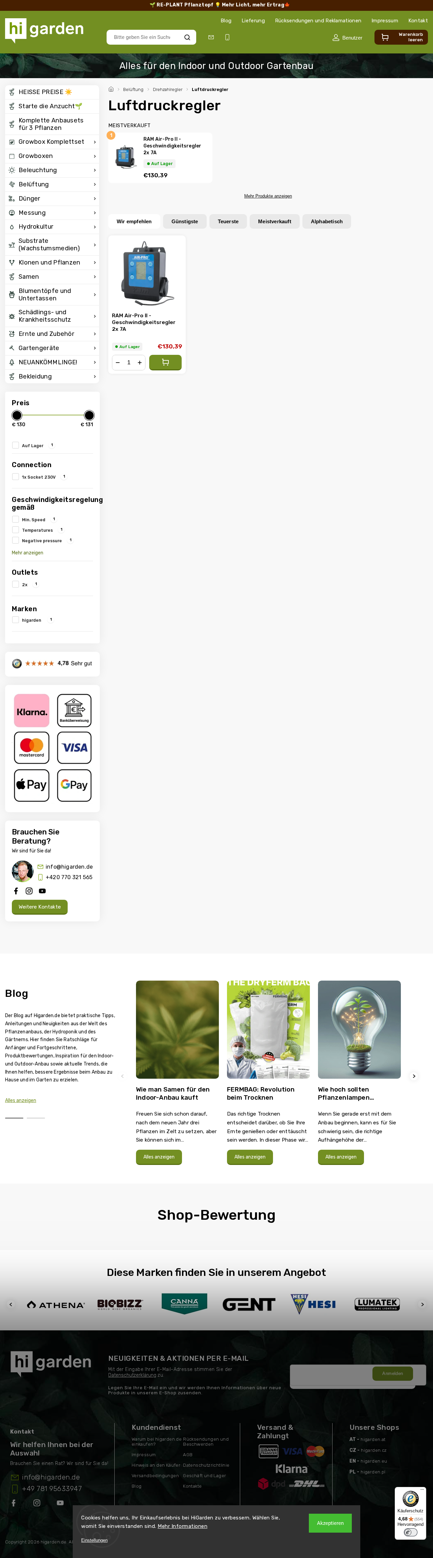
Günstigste (185, 221)
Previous (123, 1076)
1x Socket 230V (43, 476)
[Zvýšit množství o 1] (139, 362)
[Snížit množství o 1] (117, 362)
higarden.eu (374, 1461)
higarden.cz (374, 1450)
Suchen (187, 37)
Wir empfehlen (134, 221)
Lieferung (253, 21)
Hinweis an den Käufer (156, 1465)
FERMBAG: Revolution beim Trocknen (261, 1093)
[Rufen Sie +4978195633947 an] (228, 37)
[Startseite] (112, 88)
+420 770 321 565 (69, 877)
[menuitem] (52, 92)
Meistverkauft (274, 221)
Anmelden (392, 1373)
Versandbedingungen (155, 1475)
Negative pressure (46, 540)
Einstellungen (94, 1540)
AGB (187, 1454)
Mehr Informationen (182, 1526)
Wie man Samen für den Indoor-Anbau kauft (173, 1093)
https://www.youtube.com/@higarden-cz (63, 1504)
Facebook (14, 1504)
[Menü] (422, 1491)
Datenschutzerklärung (132, 1375)
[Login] (347, 37)
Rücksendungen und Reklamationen (318, 21)
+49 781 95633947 (52, 1489)
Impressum (384, 21)
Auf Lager (37, 445)
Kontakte (192, 1486)
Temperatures (42, 529)
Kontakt (418, 21)
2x (29, 584)
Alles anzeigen (20, 1100)
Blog (226, 21)
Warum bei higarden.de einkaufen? (157, 1442)
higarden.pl (373, 1471)
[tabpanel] (177, 1076)
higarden (37, 619)
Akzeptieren (330, 1523)
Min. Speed (38, 519)
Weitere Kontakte (40, 907)
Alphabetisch (327, 221)
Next (415, 1076)
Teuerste (228, 221)
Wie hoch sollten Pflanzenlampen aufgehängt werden (349, 1093)
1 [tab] (14, 1118)
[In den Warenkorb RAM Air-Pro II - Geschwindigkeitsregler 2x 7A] (165, 362)
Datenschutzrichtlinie (206, 1465)
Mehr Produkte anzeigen (268, 196)
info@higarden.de (69, 867)
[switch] (410, 1532)
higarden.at (373, 1439)
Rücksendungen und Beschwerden (206, 1442)
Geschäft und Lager (204, 1475)
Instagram (37, 1504)
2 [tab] (36, 1118)
